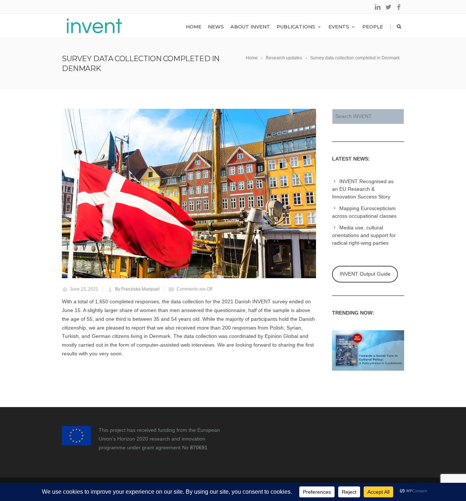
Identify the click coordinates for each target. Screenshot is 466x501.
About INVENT (250, 26)
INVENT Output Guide (365, 274)
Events (338, 26)
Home (193, 26)
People (372, 26)
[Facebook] (399, 7)
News (216, 26)
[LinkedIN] (377, 7)
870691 (199, 447)
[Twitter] (388, 7)
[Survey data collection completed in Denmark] (189, 193)
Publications (296, 26)
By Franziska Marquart (137, 289)
